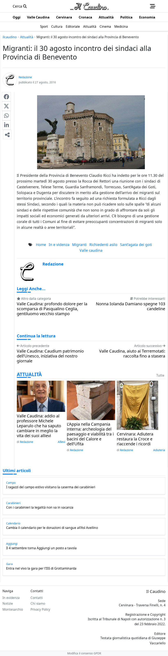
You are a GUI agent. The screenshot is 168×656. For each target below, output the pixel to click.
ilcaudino (10, 37)
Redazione (26, 442)
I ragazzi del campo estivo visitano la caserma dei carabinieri (50, 487)
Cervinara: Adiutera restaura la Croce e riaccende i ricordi (135, 439)
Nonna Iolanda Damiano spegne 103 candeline (130, 306)
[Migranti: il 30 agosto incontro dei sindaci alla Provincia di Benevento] (6, 96)
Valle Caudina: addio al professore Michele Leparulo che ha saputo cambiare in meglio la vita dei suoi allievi (39, 426)
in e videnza (59, 244)
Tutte (160, 375)
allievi (61, 442)
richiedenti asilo (103, 244)
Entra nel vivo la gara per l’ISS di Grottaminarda (41, 568)
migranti (79, 244)
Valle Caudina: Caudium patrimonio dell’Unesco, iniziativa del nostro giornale (50, 356)
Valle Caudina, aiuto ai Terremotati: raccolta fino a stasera (132, 353)
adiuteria (159, 450)
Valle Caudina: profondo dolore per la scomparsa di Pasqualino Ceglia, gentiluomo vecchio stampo (52, 308)
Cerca (18, 6)
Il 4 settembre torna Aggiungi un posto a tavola (41, 548)
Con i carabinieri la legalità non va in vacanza (39, 507)
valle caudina (90, 250)
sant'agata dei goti (136, 244)
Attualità (26, 37)
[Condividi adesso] (7, 134)
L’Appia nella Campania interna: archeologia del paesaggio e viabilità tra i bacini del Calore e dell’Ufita (90, 434)
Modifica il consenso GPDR (84, 653)
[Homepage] (89, 6)
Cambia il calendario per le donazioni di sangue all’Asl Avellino (52, 528)
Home (41, 244)
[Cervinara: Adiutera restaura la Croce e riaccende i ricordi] (137, 404)
